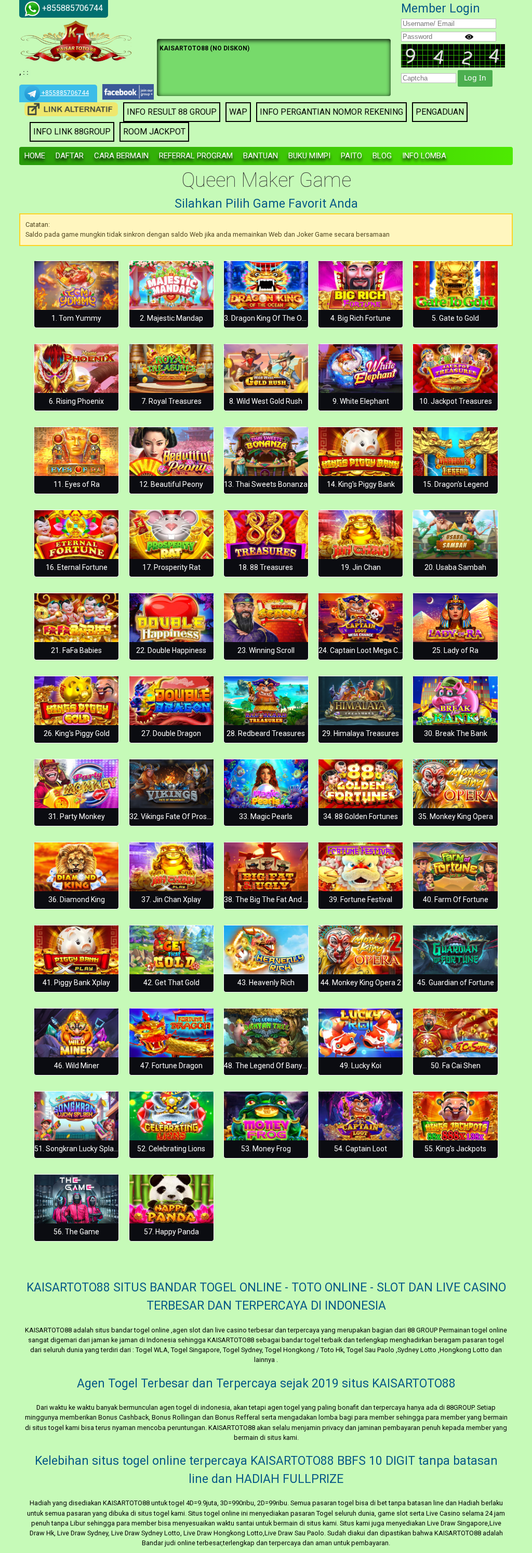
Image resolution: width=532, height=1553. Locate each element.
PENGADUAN (440, 112)
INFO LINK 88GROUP (72, 132)
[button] (475, 78)
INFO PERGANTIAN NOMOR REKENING (331, 112)
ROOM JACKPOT (154, 132)
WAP (238, 112)
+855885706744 (64, 93)
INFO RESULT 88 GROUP (172, 112)
